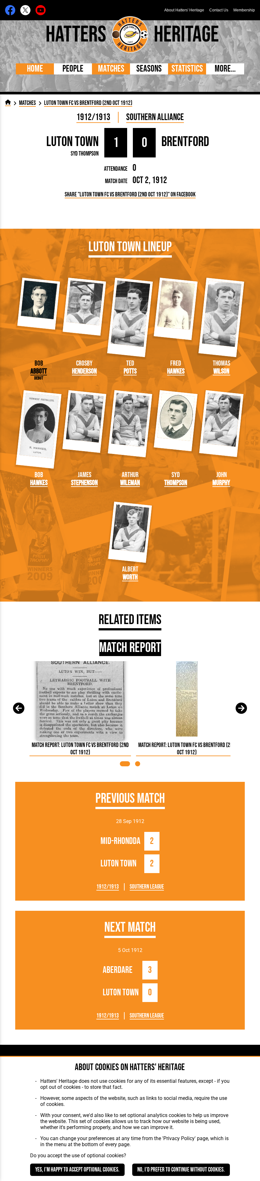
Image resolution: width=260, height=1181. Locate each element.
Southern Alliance (155, 117)
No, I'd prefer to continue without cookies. (181, 1169)
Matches (111, 68)
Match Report (130, 648)
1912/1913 (93, 117)
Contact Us (218, 10)
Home (35, 68)
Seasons (149, 68)
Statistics (187, 68)
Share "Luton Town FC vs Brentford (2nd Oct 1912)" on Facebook (130, 194)
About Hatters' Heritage (184, 10)
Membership (244, 10)
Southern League (147, 887)
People (72, 68)
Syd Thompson (85, 153)
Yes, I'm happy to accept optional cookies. (77, 1169)
